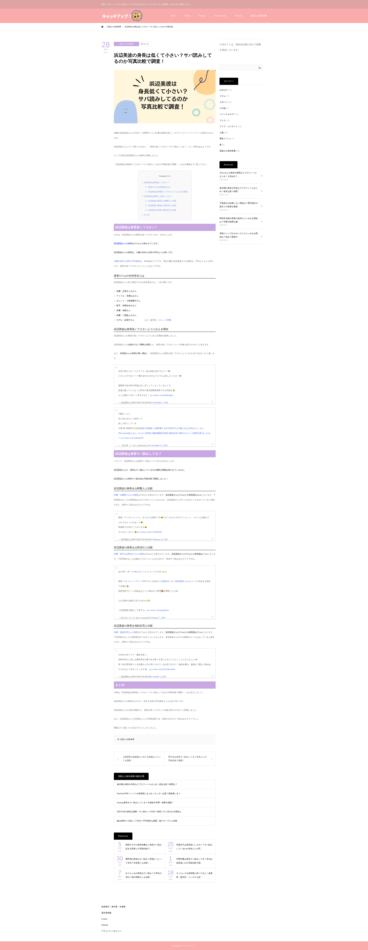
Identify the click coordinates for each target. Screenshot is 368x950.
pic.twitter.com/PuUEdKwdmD (162, 669)
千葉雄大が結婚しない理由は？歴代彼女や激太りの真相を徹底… (239, 205)
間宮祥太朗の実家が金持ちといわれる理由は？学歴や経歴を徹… (239, 220)
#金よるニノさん (134, 433)
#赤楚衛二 (149, 428)
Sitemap (202, 16)
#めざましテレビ (141, 572)
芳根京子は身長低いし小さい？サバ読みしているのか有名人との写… (194, 847)
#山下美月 (168, 428)
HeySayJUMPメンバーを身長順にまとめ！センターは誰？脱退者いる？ (149, 793)
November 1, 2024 (160, 403)
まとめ (146, 215)
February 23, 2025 (160, 539)
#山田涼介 (165, 581)
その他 (223, 108)
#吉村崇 (164, 433)
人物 (222, 133)
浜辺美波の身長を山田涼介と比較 (160, 205)
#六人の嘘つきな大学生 (183, 428)
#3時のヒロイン (185, 433)
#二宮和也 (146, 433)
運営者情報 (106, 913)
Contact (187, 16)
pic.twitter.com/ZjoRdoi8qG (161, 395)
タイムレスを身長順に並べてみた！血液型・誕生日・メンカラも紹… (194, 875)
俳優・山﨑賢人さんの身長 (126, 495)
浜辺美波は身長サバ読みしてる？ (157, 196)
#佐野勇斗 (158, 428)
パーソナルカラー (228, 114)
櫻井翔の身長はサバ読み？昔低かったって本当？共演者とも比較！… (143, 861)
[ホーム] (102, 26)
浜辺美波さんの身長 (123, 243)
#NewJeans (122, 433)
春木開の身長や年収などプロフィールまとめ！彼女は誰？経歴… (239, 190)
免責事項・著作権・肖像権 (113, 907)
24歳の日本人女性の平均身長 (127, 261)
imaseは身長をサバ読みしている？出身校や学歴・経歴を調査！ (145, 803)
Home (172, 16)
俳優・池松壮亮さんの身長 (126, 632)
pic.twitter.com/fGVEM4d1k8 (149, 532)
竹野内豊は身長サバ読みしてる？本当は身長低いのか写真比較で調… (194, 861)
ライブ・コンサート (229, 126)
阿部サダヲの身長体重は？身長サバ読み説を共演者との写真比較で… (143, 847)
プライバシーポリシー (111, 931)
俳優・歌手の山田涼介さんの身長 (129, 554)
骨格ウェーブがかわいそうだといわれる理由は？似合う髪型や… (239, 235)
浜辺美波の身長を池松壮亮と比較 (160, 210)
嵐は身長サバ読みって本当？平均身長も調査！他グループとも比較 (147, 821)
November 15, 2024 (159, 445)
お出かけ (224, 90)
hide (168, 176)
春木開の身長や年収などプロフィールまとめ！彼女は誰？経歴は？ (147, 784)
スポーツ (224, 102)
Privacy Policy (220, 16)
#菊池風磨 (156, 433)
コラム (223, 96)
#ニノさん (199, 428)
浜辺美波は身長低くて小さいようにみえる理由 (166, 192)
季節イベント (226, 139)
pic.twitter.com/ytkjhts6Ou (158, 610)
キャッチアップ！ (189, 946)
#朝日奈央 (173, 433)
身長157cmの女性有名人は (157, 187)
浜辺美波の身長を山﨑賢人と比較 (160, 201)
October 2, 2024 (159, 677)
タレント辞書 (165, 320)
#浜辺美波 (140, 428)
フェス (223, 120)
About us (238, 16)
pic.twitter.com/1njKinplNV (132, 438)
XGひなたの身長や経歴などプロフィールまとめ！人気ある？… (238, 174)
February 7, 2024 (158, 618)
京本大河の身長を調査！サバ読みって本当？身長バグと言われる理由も (149, 812)
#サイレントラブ (131, 581)
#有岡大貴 (196, 433)
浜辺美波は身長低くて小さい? (155, 182)
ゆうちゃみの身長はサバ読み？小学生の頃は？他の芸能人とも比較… (143, 875)
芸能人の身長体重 (259, 16)
